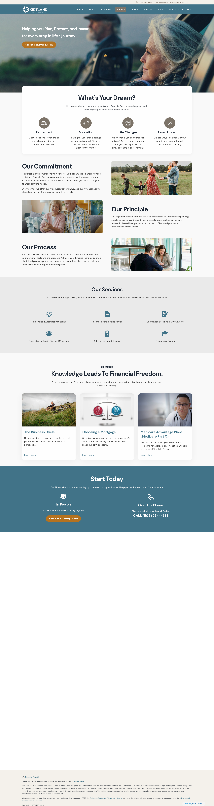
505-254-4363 (145, 2)
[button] (80, 9)
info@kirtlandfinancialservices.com (173, 2)
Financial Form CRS (32, 777)
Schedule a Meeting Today (63, 518)
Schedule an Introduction (39, 44)
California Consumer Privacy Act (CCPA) (106, 798)
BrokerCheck (79, 781)
